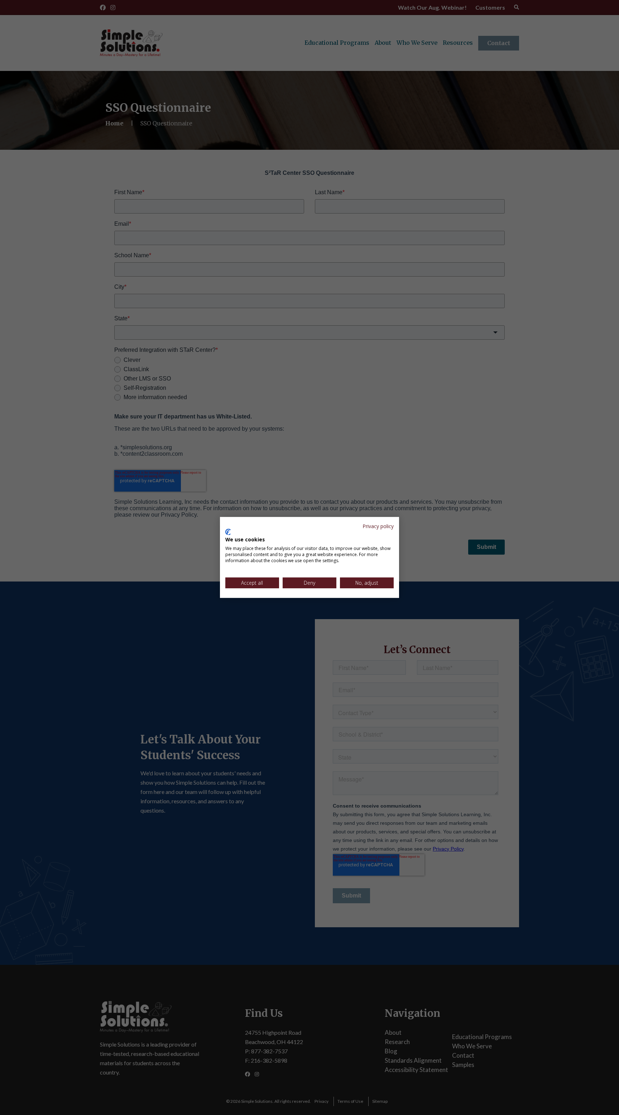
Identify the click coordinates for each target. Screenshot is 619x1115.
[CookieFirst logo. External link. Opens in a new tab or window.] (228, 532)
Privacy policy (378, 526)
